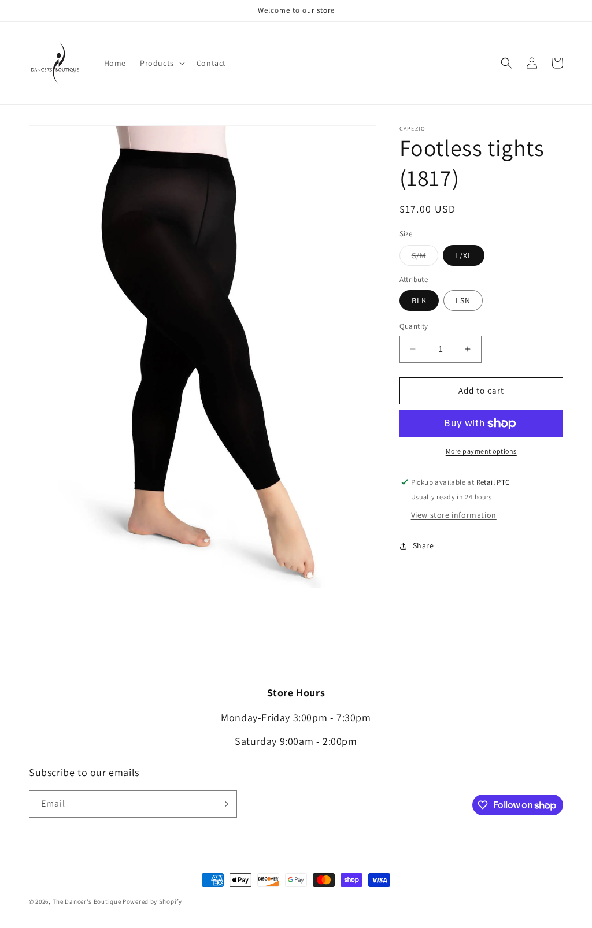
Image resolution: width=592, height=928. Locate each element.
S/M (425, 258)
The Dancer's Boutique (87, 901)
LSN (463, 300)
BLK (419, 300)
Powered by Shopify (152, 901)
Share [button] (423, 545)
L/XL (463, 255)
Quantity (413, 326)
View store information (454, 515)
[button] (161, 63)
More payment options (481, 451)
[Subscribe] (223, 804)
